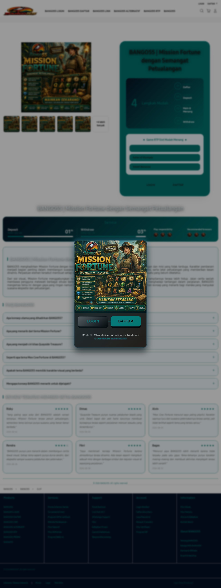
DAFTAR (125, 321)
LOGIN (93, 321)
